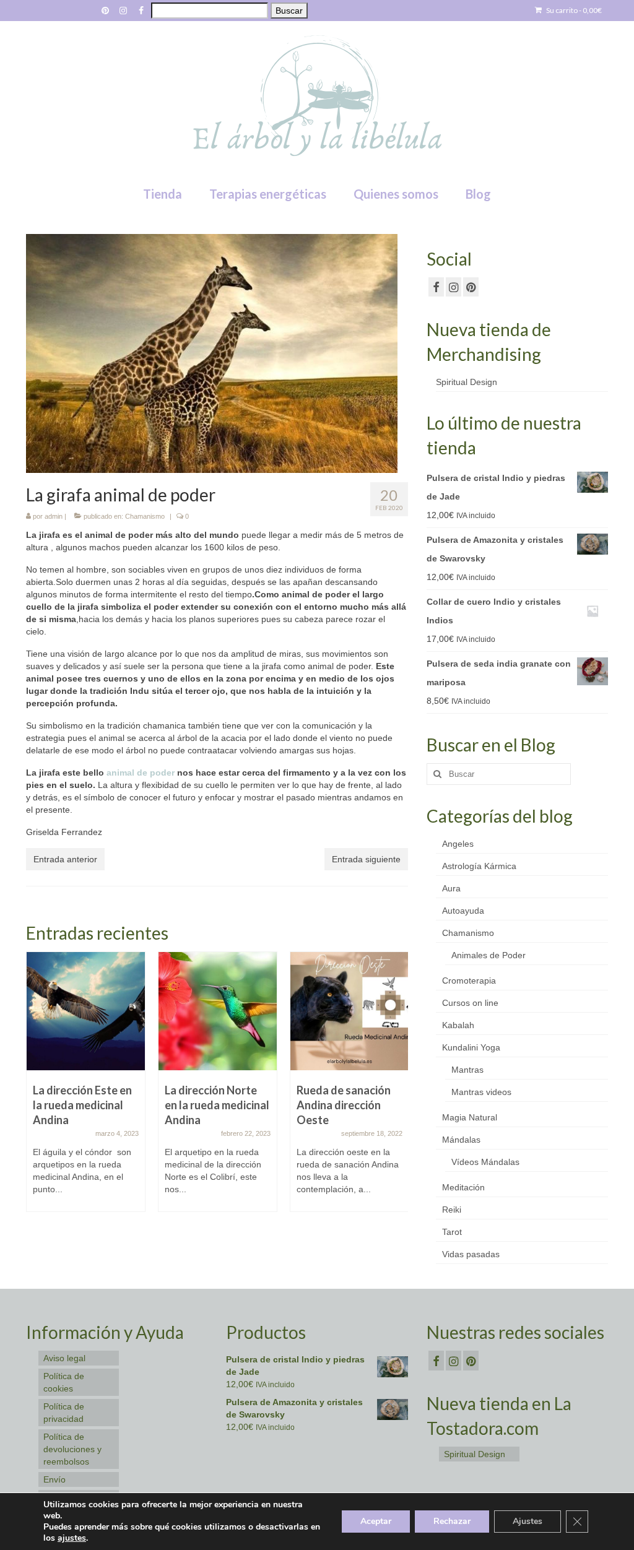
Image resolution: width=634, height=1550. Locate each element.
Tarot (452, 1232)
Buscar (289, 10)
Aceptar (375, 1521)
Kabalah (458, 1025)
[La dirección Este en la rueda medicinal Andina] (86, 1011)
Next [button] (397, 1088)
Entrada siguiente (366, 859)
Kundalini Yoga (471, 1047)
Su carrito (573, 10)
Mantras (467, 1070)
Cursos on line (470, 1003)
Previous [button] (37, 1088)
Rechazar (452, 1521)
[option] (86, 1087)
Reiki (451, 1209)
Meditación (463, 1187)
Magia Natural (469, 1117)
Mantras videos (481, 1092)
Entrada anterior (65, 859)
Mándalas (461, 1140)
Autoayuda (463, 911)
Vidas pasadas (471, 1254)
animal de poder (140, 772)
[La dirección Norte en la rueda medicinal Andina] (217, 1011)
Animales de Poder (488, 955)
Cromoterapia (469, 980)
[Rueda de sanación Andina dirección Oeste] (349, 1011)
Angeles (458, 844)
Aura (451, 888)
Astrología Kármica (479, 866)
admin (54, 516)
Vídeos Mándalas (485, 1162)
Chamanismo (145, 516)
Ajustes (527, 1521)
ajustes (72, 1538)
